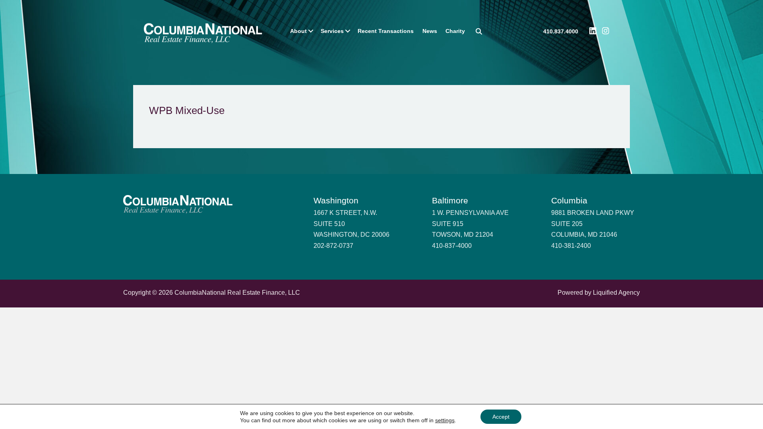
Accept (500, 417)
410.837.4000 (560, 32)
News (429, 31)
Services (332, 31)
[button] (311, 31)
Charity (455, 31)
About (298, 31)
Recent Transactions (386, 31)
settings (445, 420)
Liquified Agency (616, 292)
